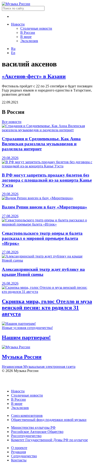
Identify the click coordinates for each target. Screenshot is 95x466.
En (13, 53)
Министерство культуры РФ (33, 427)
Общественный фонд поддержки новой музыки (48, 420)
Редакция (18, 452)
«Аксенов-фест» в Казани (34, 76)
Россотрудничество (26, 436)
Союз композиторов (27, 415)
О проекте (19, 448)
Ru (13, 49)
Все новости (11, 122)
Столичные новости (36, 28)
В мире (26, 37)
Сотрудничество (24, 456)
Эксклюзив (29, 41)
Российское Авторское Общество (37, 432)
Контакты (19, 460)
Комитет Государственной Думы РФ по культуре (49, 440)
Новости (18, 24)
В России (27, 32)
